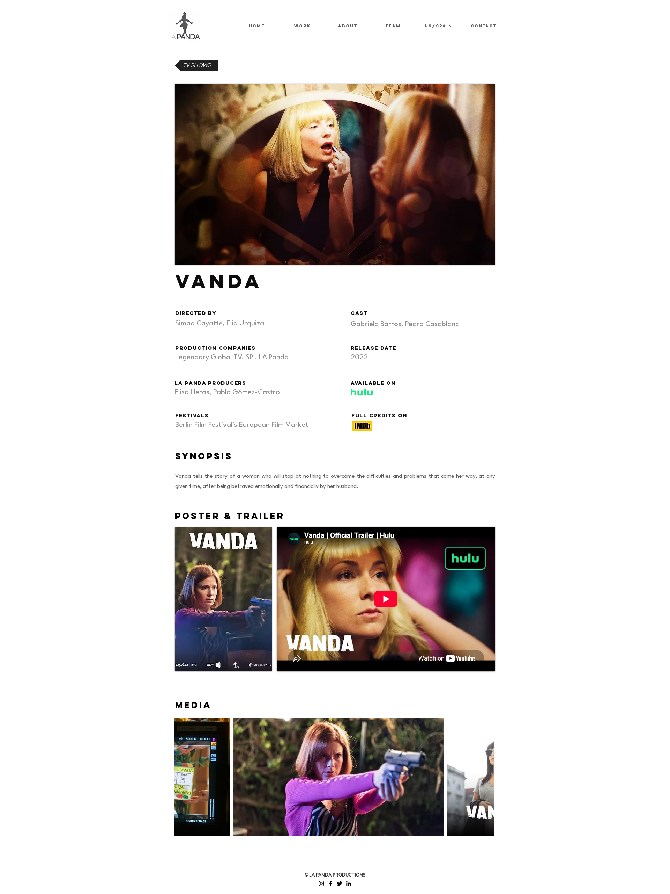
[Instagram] (321, 883)
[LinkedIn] (348, 883)
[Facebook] (330, 883)
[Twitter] (339, 883)
